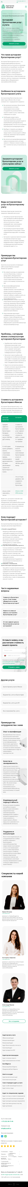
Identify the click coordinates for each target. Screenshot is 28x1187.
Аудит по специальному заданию (12, 1093)
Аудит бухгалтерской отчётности (11, 1045)
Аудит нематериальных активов (11, 1060)
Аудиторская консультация (9, 1077)
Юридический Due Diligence (10, 1069)
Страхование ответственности (6, 1162)
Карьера (3, 1154)
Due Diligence (6, 1064)
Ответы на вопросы (4, 1157)
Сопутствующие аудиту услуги (12, 1083)
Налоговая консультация (9, 1079)
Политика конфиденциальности (7, 1165)
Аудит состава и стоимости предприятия (13, 1096)
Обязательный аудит (8, 1038)
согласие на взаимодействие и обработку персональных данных (13, 661)
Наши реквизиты (12, 1152)
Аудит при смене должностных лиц (12, 1103)
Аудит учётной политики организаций (13, 1098)
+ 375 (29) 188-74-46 (7, 1121)
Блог (9, 1159)
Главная (4, 14)
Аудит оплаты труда (8, 1088)
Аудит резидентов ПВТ (8, 1050)
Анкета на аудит (7, 1074)
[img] (7, 6)
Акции (20, 1156)
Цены (14, 1156)
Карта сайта (4, 1166)
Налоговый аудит (7, 1048)
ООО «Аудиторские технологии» (11, 1174)
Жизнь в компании (11, 1155)
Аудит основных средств (9, 1058)
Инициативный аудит (8, 1040)
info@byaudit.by (6, 1128)
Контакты (4, 1159)
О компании (4, 1151)
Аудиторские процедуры (10, 1055)
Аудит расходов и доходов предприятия (13, 1101)
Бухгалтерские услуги (14, 14)
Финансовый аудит (7, 1043)
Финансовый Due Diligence (9, 1067)
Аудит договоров (7, 1106)
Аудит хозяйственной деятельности (12, 1086)
